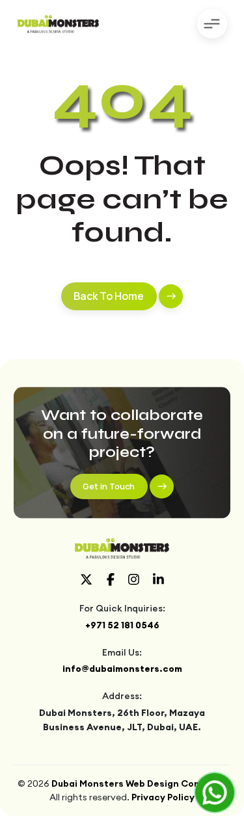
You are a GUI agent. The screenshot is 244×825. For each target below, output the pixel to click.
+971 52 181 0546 (122, 625)
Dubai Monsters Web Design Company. (138, 783)
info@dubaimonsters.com (122, 668)
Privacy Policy (163, 797)
